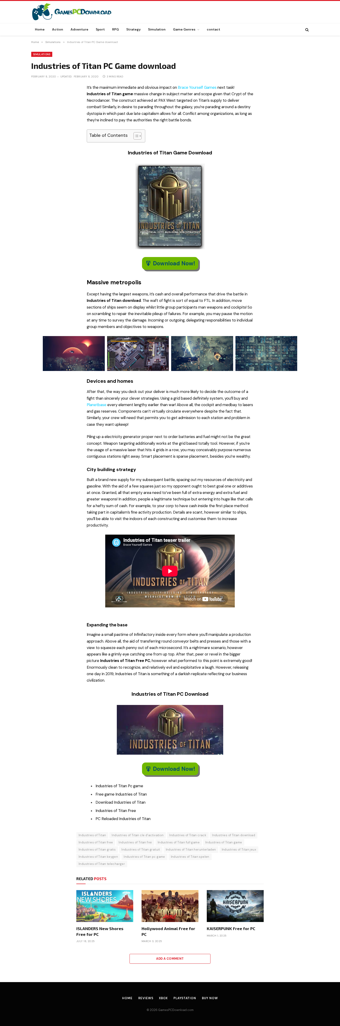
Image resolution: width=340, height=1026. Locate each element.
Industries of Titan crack (187, 835)
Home (40, 29)
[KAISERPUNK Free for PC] (235, 906)
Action (57, 29)
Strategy (133, 29)
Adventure (79, 29)
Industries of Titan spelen (190, 857)
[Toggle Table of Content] (135, 136)
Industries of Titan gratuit (140, 849)
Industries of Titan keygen (98, 857)
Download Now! (174, 263)
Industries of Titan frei (135, 842)
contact (213, 29)
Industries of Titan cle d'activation (138, 835)
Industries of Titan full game (179, 842)
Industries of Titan (92, 835)
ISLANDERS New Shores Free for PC (99, 931)
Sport (100, 29)
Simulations (41, 54)
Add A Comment (170, 959)
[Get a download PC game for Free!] (76, 12)
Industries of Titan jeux (239, 849)
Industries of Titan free (96, 842)
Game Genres (184, 29)
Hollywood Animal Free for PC (168, 931)
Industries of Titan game (223, 842)
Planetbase (96, 404)
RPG (115, 29)
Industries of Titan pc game (144, 857)
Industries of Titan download (233, 835)
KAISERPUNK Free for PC (231, 928)
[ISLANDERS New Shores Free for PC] (104, 906)
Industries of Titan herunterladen (191, 849)
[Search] (306, 29)
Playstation (184, 998)
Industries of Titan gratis (97, 849)
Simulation (157, 29)
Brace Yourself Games (197, 87)
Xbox (163, 998)
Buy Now (210, 998)
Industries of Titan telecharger (102, 864)
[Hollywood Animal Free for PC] (170, 906)
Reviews (145, 998)
